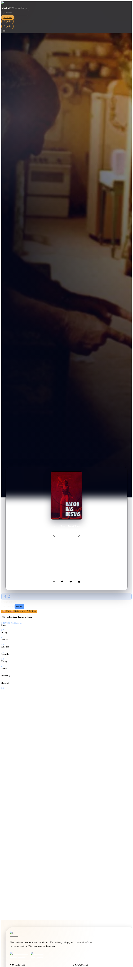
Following (8, 606)
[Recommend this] (62, 581)
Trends (7, 17)
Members (16, 8)
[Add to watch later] (54, 581)
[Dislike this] (70, 581)
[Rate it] (79, 581)
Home (55, 526)
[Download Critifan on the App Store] (19, 955)
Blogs (23, 8)
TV (10, 8)
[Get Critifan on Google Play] (40, 955)
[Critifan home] (66, 4)
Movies (5, 8)
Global (19, 606)
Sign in (7, 21)
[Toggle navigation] (4, 31)
